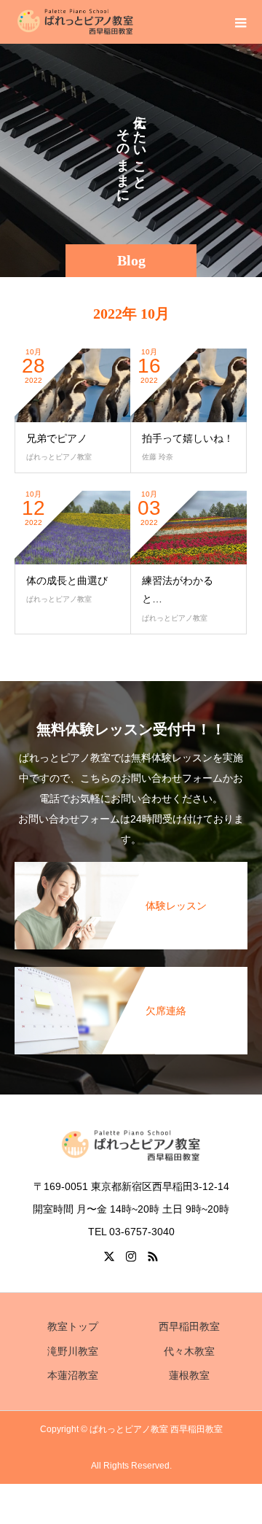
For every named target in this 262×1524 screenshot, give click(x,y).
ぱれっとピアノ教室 (59, 457)
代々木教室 (189, 1351)
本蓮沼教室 (72, 1375)
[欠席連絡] (131, 975)
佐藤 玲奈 (157, 457)
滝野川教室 (72, 1351)
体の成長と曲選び (67, 580)
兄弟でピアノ (56, 438)
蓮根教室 (189, 1375)
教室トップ (72, 1326)
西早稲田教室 (189, 1326)
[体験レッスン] (131, 870)
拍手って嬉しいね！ (188, 438)
